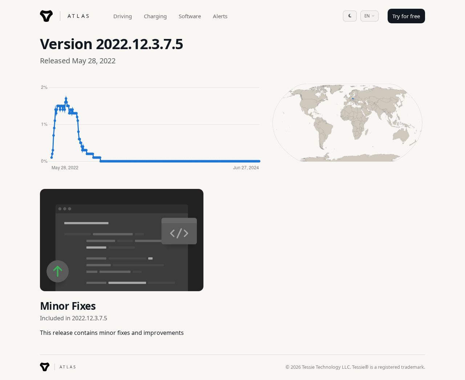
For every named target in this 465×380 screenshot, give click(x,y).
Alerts (220, 16)
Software (190, 16)
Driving (122, 16)
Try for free (406, 16)
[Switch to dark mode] (350, 16)
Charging (155, 16)
